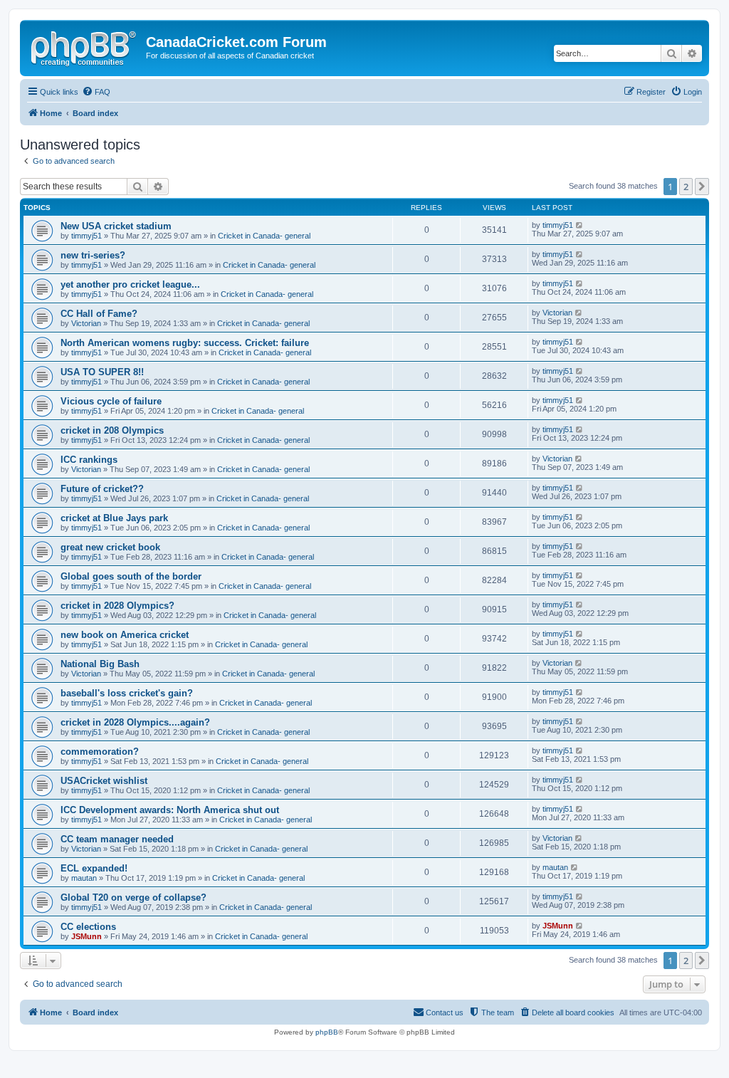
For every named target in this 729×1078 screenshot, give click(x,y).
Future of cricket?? (102, 488)
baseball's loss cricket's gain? (127, 693)
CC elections (88, 926)
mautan (84, 878)
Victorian (86, 323)
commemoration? (100, 751)
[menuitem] (96, 91)
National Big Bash (100, 664)
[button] (702, 186)
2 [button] (685, 186)
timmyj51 (86, 235)
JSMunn (86, 936)
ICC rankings (89, 459)
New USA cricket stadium (116, 226)
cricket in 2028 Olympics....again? (135, 722)
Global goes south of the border (131, 576)
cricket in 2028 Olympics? (117, 605)
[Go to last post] (579, 225)
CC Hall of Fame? (99, 313)
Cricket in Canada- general (264, 235)
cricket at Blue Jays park (114, 518)
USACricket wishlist (104, 780)
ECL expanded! (94, 868)
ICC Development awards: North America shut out (170, 810)
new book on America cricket (125, 634)
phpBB (326, 1032)
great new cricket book (110, 547)
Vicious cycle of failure (111, 401)
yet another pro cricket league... (130, 284)
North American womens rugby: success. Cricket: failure (185, 342)
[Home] (84, 46)
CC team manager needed (117, 839)
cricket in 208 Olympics (112, 430)
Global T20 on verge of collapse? (133, 897)
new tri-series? (93, 255)
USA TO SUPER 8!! (102, 372)
